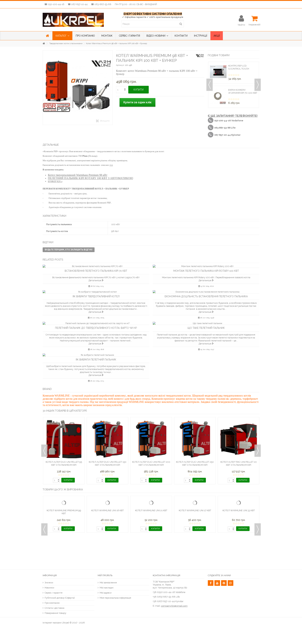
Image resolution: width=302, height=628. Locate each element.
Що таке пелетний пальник (206, 328)
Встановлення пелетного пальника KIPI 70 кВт (96, 270)
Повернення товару (55, 613)
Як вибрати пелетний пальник (96, 359)
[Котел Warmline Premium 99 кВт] (64, 518)
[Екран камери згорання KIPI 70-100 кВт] (218, 96)
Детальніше (95, 280)
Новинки (49, 587)
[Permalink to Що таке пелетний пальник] (206, 323)
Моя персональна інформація (115, 597)
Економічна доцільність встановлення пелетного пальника (206, 296)
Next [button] (257, 85)
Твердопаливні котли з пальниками (65, 43)
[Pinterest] (224, 583)
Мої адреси (106, 592)
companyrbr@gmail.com (174, 605)
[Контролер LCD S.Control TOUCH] (218, 71)
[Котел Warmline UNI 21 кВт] (151, 518)
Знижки (49, 582)
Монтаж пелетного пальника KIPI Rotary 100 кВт (206, 270)
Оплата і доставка (54, 608)
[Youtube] (217, 583)
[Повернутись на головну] (44, 43)
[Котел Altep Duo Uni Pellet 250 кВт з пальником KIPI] (195, 439)
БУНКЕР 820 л (55, 181)
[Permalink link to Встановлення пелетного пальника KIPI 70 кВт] (96, 266)
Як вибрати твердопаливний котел (96, 296)
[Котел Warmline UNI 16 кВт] (107, 518)
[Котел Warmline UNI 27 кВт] (195, 518)
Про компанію (52, 603)
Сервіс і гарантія (53, 592)
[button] (62, 35)
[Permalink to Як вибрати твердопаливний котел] (96, 291)
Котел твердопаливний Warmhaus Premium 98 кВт (77, 175)
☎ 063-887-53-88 (101, 4)
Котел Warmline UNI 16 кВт (107, 540)
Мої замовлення (108, 582)
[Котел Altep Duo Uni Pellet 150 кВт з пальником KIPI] (107, 439)
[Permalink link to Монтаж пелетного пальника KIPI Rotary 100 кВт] (206, 266)
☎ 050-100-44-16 (54, 4)
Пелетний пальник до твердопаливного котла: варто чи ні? (96, 328)
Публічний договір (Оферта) (60, 597)
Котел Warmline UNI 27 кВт (195, 540)
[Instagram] (230, 583)
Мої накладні (106, 587)
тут (111, 165)
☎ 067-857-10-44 (78, 4)
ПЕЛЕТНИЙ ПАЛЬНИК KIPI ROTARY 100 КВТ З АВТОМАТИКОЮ (90, 178)
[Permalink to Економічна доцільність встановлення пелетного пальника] (206, 291)
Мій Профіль (105, 575)
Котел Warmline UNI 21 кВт (151, 540)
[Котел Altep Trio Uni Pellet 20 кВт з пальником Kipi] (239, 439)
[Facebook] (210, 583)
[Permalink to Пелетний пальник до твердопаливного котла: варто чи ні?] (96, 323)
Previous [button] (209, 85)
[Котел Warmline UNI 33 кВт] (239, 518)
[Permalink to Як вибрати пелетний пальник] (96, 354)
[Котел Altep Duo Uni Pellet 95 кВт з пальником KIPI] (64, 439)
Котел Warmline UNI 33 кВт (238, 540)
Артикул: (120, 65)
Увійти (241, 24)
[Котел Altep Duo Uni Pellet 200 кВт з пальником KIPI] (151, 439)
